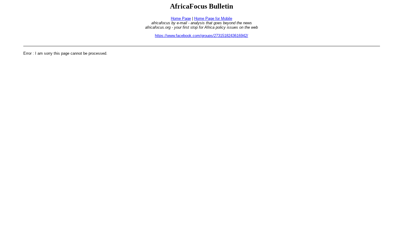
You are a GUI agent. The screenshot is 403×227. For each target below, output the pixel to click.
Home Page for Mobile (213, 18)
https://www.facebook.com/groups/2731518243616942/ (201, 35)
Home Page (181, 18)
